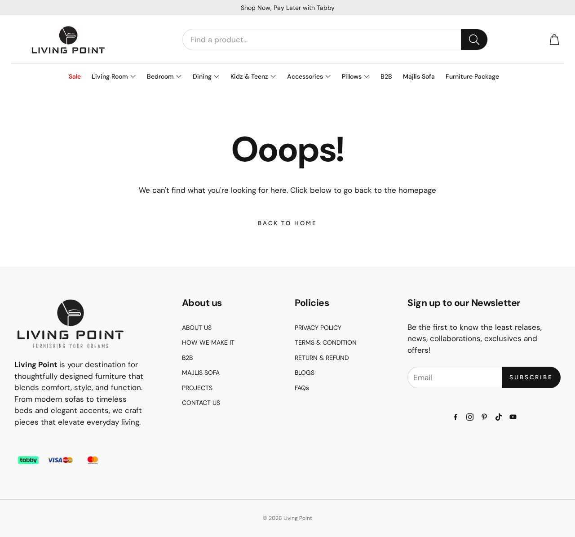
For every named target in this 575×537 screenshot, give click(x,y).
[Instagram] (469, 417)
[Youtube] (513, 417)
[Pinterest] (484, 417)
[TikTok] (498, 417)
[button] (335, 39)
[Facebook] (455, 417)
